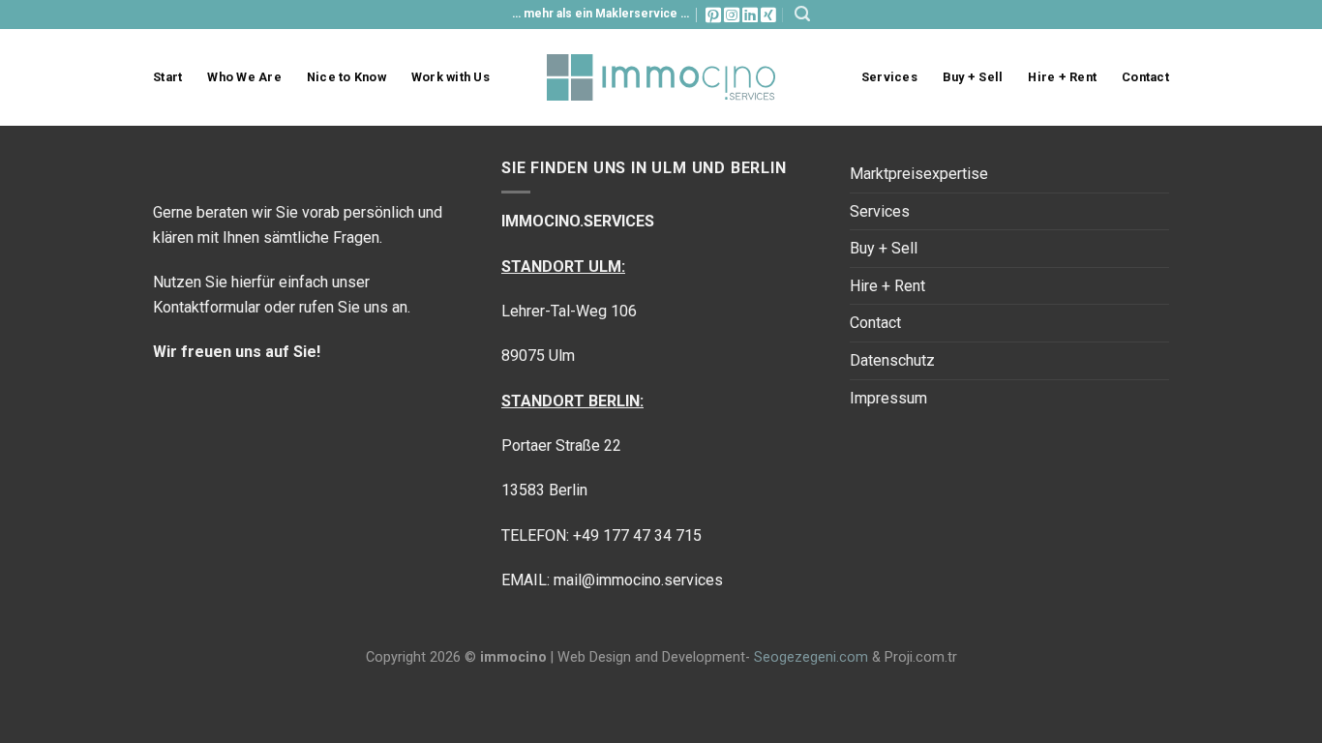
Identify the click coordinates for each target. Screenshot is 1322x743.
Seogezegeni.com (811, 657)
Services (889, 77)
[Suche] (802, 14)
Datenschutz (892, 360)
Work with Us (450, 77)
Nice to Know (346, 77)
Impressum (888, 398)
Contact (1145, 77)
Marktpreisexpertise (919, 173)
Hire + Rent (1062, 77)
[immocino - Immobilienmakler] (661, 77)
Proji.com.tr (921, 657)
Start (167, 77)
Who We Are (244, 77)
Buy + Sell (973, 77)
